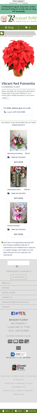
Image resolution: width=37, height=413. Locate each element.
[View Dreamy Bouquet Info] (18, 213)
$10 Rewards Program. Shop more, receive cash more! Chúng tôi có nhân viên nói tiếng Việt (18, 9)
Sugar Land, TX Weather (14, 383)
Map (19, 411)
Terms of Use (18, 394)
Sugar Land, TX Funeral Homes (12, 376)
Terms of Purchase (24, 391)
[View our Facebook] (13, 314)
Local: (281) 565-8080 (18, 330)
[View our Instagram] (20, 314)
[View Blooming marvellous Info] (18, 141)
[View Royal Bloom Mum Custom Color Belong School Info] (18, 177)
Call (7, 411)
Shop (11, 27)
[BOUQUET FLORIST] (18, 22)
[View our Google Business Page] (16, 314)
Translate (25, 3)
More (4, 98)
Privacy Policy (9, 391)
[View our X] (24, 314)
